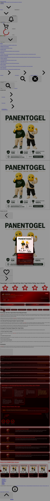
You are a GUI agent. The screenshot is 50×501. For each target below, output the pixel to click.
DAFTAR (25, 257)
